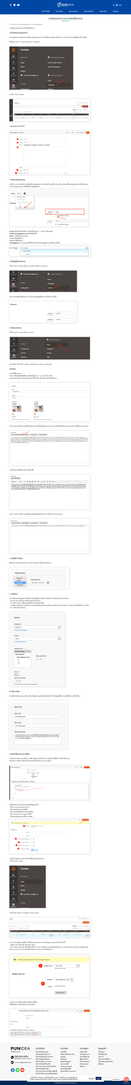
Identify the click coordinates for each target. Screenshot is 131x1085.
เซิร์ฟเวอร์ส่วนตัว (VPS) (67, 1054)
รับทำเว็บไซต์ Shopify (42, 1052)
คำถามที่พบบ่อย (84, 1057)
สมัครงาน (101, 1064)
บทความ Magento (37, 24)
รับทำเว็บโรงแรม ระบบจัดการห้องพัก (46, 1071)
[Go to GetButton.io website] (126, 1083)
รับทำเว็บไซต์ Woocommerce (44, 1057)
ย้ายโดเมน (64, 1059)
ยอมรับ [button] (98, 1078)
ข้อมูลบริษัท (103, 11)
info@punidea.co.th (25, 1062)
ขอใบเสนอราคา (84, 1054)
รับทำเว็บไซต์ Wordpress (43, 1059)
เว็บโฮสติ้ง (63, 1052)
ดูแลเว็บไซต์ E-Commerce (68, 1071)
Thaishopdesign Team (25, 24)
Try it (114, 5)
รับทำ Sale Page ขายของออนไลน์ (46, 1066)
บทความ (100, 1057)
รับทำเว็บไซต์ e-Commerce (44, 1061)
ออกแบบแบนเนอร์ (66, 1066)
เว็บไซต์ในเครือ (102, 1054)
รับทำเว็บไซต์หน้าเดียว (42, 1069)
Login (120, 5)
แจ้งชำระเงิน (83, 1052)
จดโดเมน (63, 1057)
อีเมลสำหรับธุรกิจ (66, 1061)
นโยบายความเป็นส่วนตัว (105, 1061)
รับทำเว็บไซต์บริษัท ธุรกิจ (43, 1064)
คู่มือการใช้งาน (88, 11)
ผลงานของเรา (73, 11)
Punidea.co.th (62, 1083)
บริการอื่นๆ (59, 11)
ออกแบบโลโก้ (65, 1064)
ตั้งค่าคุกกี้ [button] (91, 1078)
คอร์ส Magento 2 (85, 1061)
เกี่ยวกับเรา (101, 1052)
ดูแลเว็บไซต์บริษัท (66, 1069)
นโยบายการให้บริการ (104, 1059)
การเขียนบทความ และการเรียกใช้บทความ (65, 18)
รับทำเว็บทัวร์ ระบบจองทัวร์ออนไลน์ (46, 1073)
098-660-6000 (21, 1056)
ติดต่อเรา (116, 11)
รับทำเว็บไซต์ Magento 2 (43, 1054)
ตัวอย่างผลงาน (84, 1064)
